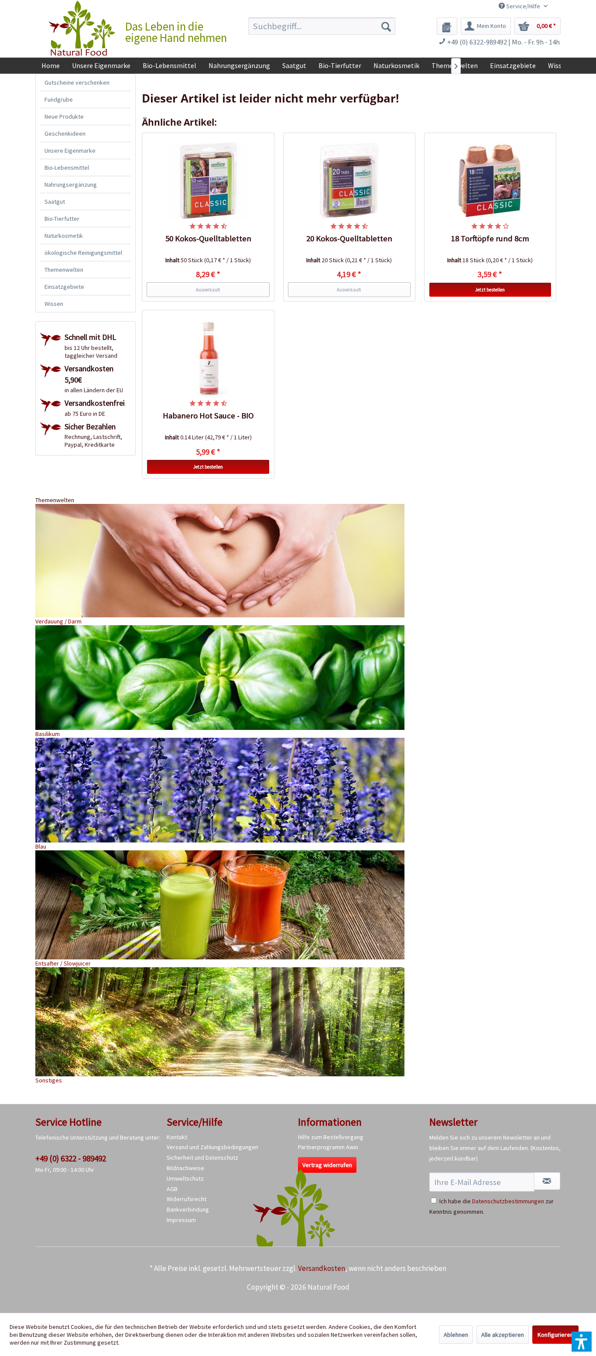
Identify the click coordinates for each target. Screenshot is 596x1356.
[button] (582, 1342)
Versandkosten (321, 1268)
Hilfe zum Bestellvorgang (330, 1137)
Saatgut (55, 201)
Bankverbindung (188, 1209)
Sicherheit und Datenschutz (202, 1157)
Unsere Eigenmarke (70, 150)
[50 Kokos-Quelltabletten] (208, 181)
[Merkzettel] (447, 26)
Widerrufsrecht (186, 1199)
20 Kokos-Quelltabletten (349, 238)
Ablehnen (456, 1335)
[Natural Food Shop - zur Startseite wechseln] (82, 28)
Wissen (54, 304)
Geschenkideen (65, 133)
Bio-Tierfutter (62, 219)
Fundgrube (59, 99)
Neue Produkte (64, 116)
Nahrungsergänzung (71, 184)
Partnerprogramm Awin (328, 1147)
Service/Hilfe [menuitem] (523, 6)
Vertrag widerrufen (327, 1165)
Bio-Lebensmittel (67, 167)
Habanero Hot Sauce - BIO (208, 416)
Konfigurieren (555, 1335)
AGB (172, 1189)
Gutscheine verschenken (77, 82)
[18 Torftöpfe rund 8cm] (490, 181)
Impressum (181, 1220)
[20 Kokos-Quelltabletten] (349, 181)
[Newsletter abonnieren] (547, 1181)
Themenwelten (64, 270)
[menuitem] (321, 26)
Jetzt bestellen (490, 290)
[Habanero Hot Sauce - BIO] (208, 358)
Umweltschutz (185, 1178)
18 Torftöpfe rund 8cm (490, 238)
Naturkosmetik (64, 236)
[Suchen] (386, 26)
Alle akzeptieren (502, 1335)
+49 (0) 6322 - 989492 (70, 1158)
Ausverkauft (208, 290)
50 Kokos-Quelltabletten (208, 238)
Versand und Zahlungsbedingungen (212, 1147)
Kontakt (177, 1137)
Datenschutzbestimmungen (508, 1201)
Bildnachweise (185, 1168)
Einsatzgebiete (64, 287)
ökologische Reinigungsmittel (83, 253)
